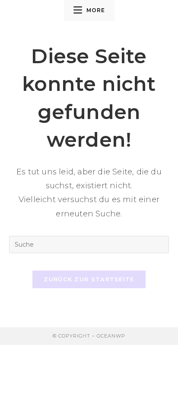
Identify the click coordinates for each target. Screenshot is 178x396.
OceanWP (111, 336)
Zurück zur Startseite (89, 279)
